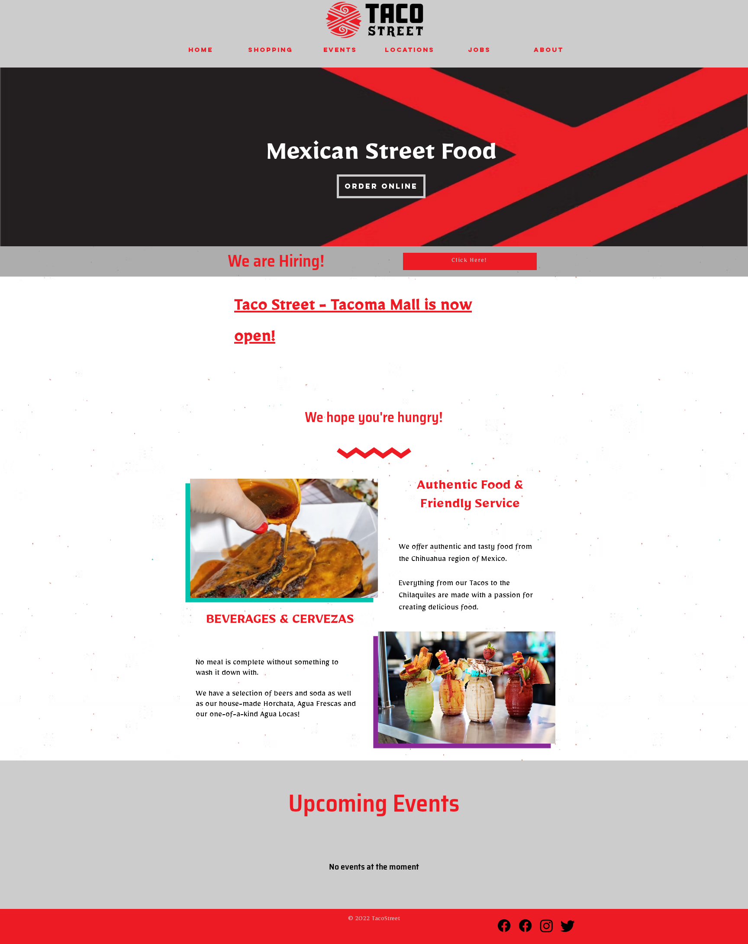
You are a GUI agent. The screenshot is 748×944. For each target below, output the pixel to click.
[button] (270, 49)
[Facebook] (504, 925)
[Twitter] (567, 925)
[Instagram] (546, 925)
